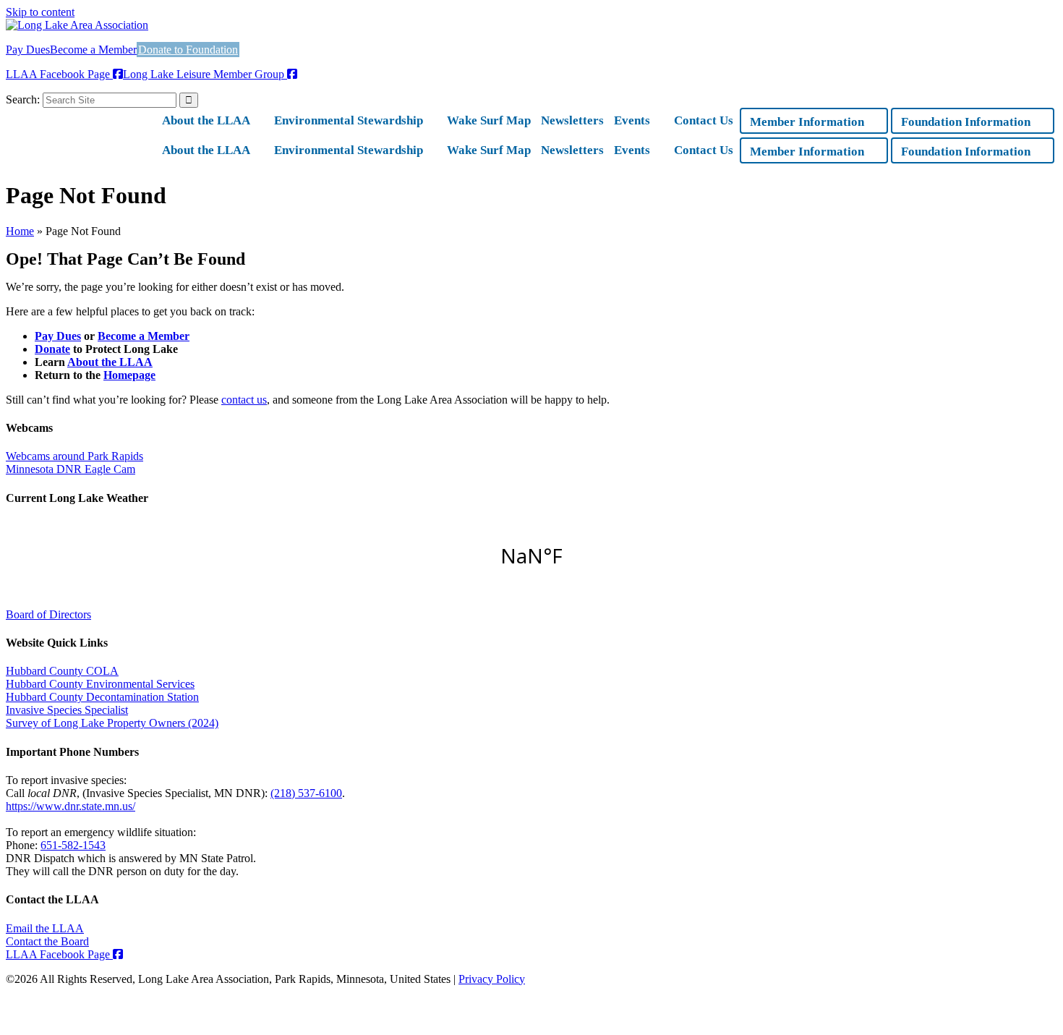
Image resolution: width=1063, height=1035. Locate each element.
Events (632, 120)
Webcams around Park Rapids (74, 456)
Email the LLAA (45, 928)
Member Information (807, 122)
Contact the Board (47, 941)
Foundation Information (965, 122)
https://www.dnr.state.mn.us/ (70, 806)
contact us (244, 399)
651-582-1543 (73, 845)
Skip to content (40, 12)
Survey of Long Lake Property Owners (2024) (112, 723)
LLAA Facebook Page (59, 74)
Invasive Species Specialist (67, 710)
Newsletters (572, 120)
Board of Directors (48, 614)
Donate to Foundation (188, 49)
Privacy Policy (491, 979)
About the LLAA (206, 120)
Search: (23, 99)
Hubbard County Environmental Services (100, 684)
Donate (52, 349)
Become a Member (93, 49)
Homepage (129, 375)
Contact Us (703, 120)
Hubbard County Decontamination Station (102, 697)
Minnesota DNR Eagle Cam (70, 469)
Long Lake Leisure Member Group (205, 74)
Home (20, 231)
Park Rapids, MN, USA (531, 555)
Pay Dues (28, 49)
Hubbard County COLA (62, 671)
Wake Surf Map (489, 120)
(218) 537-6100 (306, 793)
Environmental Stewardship (348, 120)
